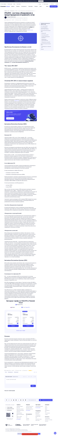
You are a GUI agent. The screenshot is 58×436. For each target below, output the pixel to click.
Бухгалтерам (38, 412)
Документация (38, 416)
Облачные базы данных (20, 410)
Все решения (28, 410)
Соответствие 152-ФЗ (29, 406)
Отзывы (46, 414)
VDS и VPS (18, 407)
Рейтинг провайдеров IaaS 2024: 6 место (26, 425)
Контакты (46, 421)
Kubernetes (18, 411)
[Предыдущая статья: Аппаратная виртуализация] (34, 372)
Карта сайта (37, 420)
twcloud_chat (9, 410)
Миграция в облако (29, 407)
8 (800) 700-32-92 (10, 408)
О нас (46, 406)
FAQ (36, 417)
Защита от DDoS (19, 416)
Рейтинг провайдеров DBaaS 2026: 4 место (42, 425)
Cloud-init (27, 419)
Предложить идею (39, 419)
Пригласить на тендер (48, 419)
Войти (47, 6)
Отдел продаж (9, 407)
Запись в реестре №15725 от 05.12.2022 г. (26, 431)
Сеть (6, 372)
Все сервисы (19, 419)
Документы (37, 413)
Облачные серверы (20, 406)
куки (26, 433)
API (26, 415)
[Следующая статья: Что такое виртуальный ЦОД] (36, 372)
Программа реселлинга (39, 406)
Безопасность (10, 372)
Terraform (27, 418)
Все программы (38, 407)
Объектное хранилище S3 (20, 415)
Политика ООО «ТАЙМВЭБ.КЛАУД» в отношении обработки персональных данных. (16, 429)
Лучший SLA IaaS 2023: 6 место (34, 425)
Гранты (46, 407)
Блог (45, 411)
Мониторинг (16, 372)
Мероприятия (47, 410)
